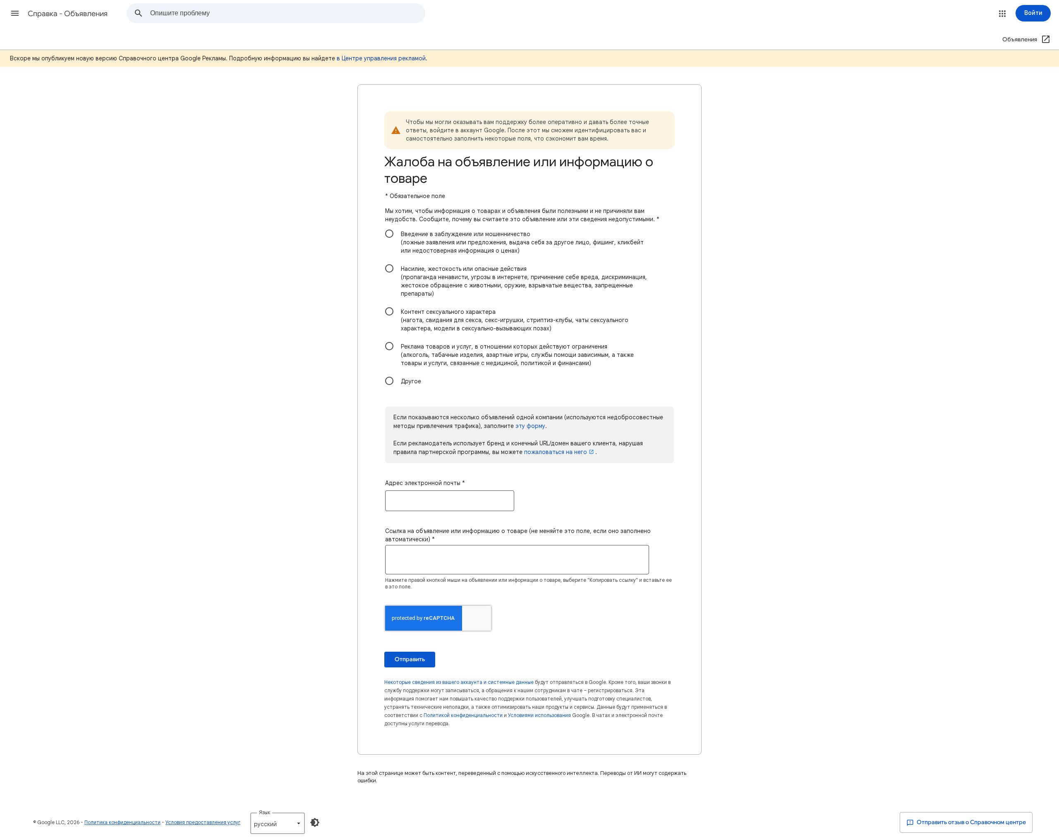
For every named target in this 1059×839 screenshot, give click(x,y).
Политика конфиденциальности (122, 822)
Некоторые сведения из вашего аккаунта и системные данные (459, 682)
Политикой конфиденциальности (463, 715)
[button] (15, 13)
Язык (264, 812)
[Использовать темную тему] (315, 822)
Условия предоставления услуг (202, 822)
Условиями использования (539, 715)
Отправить (410, 659)
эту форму (530, 426)
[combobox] (287, 13)
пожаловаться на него (555, 452)
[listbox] (277, 823)
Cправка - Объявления (68, 13)
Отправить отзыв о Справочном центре (970, 822)
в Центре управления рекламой (381, 58)
